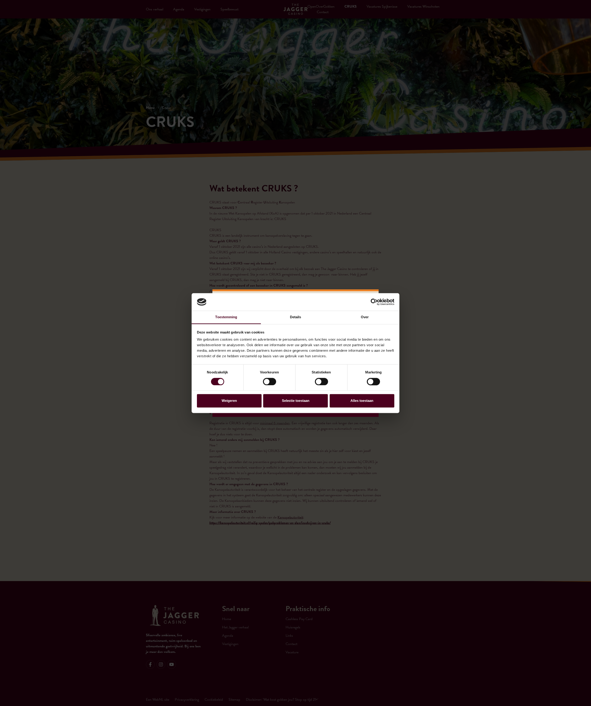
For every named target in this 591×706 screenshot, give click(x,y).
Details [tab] (295, 317)
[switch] (269, 381)
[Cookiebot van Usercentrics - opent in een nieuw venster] (374, 301)
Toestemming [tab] (226, 317)
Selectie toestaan (295, 401)
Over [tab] (365, 317)
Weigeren (229, 401)
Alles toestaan (361, 401)
